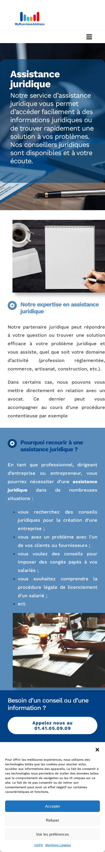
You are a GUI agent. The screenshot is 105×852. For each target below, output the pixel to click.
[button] (97, 749)
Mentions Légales (58, 845)
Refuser (52, 820)
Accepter (52, 806)
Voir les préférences (52, 834)
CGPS (38, 845)
